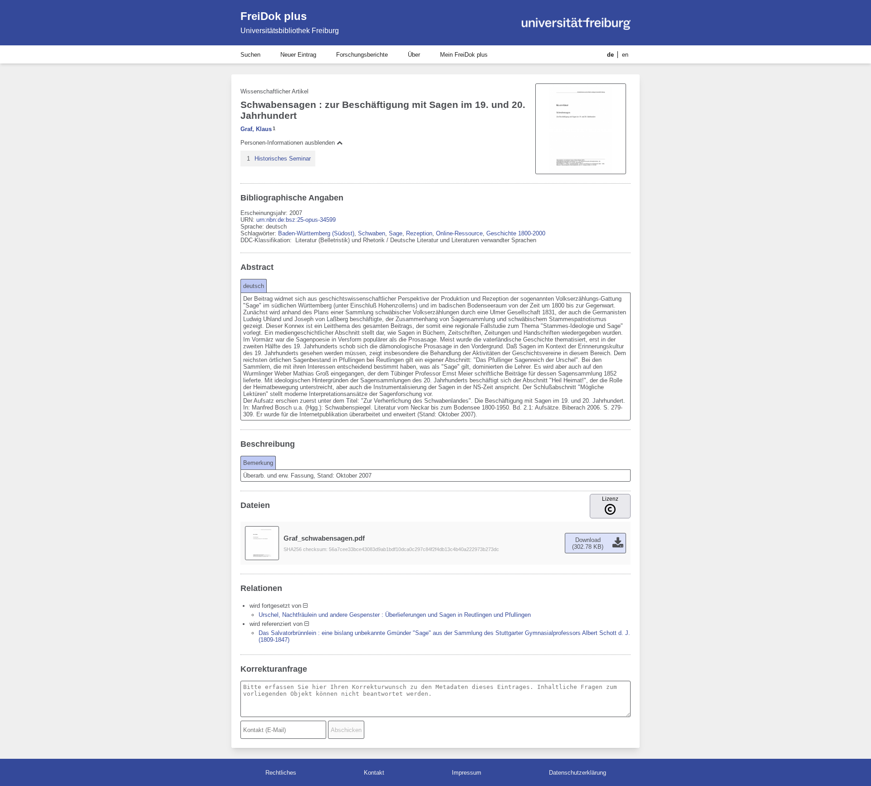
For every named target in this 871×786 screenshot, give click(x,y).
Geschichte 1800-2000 (515, 233)
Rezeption (419, 233)
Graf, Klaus (256, 129)
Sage (395, 233)
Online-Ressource (459, 233)
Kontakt (374, 772)
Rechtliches (280, 772)
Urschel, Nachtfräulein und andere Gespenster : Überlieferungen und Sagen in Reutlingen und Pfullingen (395, 614)
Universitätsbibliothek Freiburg (289, 30)
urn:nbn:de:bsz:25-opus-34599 (296, 219)
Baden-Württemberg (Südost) (316, 233)
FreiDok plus (273, 16)
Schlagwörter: (259, 233)
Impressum (466, 772)
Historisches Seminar (282, 158)
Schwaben (371, 233)
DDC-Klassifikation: (267, 240)
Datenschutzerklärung (577, 772)
